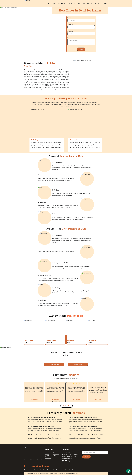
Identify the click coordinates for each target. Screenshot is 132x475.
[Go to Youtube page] (66, 461)
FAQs (105, 3)
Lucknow (48, 469)
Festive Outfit (71, 340)
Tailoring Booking (78, 364)
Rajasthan (53, 469)
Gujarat (66, 469)
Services (71, 3)
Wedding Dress (29, 340)
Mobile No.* (70, 31)
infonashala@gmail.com (67, 458)
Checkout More (66, 405)
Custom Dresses (61, 3)
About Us (54, 3)
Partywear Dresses (51, 340)
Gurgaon (29, 469)
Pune (70, 469)
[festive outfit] (76, 329)
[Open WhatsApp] (128, 471)
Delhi (25, 469)
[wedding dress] (34, 329)
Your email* (70, 24)
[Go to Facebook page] (69, 461)
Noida (38, 469)
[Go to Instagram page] (63, 461)
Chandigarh (58, 469)
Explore (27, 342)
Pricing (78, 3)
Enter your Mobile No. (87, 450)
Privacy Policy (48, 458)
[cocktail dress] (98, 329)
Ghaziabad (42, 469)
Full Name (69, 18)
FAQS (54, 455)
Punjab (62, 469)
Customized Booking (54, 364)
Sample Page (89, 3)
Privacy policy (97, 3)
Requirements (70, 38)
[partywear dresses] (55, 329)
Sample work (56, 454)
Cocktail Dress (92, 340)
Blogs (83, 3)
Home (49, 3)
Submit (81, 49)
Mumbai (74, 469)
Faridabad (34, 469)
